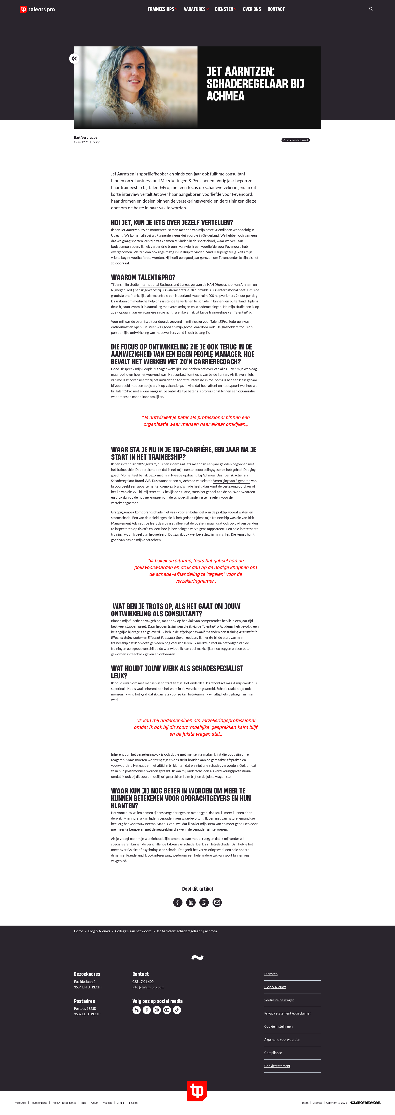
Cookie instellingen (278, 1026)
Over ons (252, 9)
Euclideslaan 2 (84, 981)
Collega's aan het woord (295, 140)
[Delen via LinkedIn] (191, 902)
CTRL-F (121, 1103)
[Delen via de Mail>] (217, 902)
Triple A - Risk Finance (64, 1103)
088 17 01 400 (142, 981)
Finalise (133, 1103)
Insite (305, 1103)
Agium (95, 1103)
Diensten (224, 9)
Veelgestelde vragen (279, 1000)
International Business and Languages (167, 284)
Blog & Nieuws (99, 931)
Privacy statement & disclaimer (287, 1013)
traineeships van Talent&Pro (230, 312)
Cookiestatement (277, 1066)
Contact (276, 9)
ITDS (84, 1103)
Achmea (209, 475)
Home (78, 931)
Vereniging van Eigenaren (231, 481)
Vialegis (108, 1103)
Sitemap (317, 1103)
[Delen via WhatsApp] (204, 902)
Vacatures (195, 9)
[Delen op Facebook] (178, 902)
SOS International (225, 290)
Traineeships (161, 9)
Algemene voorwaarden (282, 1039)
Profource (20, 1103)
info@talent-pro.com (148, 987)
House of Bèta (38, 1103)
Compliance (273, 1052)
